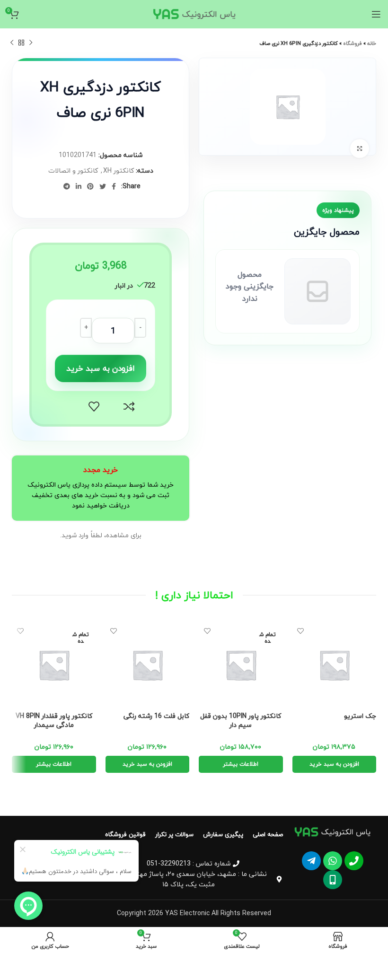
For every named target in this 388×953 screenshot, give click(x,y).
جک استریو (360, 716)
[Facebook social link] (114, 186)
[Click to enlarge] (359, 148)
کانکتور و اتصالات (73, 170)
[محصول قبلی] (30, 43)
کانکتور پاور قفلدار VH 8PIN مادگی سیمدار (54, 720)
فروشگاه (352, 43)
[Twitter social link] (103, 186)
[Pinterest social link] (90, 186)
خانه (371, 43)
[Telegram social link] (67, 186)
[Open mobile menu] (376, 14)
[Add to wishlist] (94, 406)
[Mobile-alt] (332, 879)
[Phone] (353, 860)
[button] (334, 764)
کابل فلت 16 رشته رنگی (156, 716)
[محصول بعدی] (12, 43)
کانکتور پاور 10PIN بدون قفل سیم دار (240, 720)
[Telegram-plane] (311, 860)
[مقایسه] (129, 406)
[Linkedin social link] (78, 186)
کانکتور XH (118, 170)
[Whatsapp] (332, 860)
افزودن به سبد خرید (100, 368)
